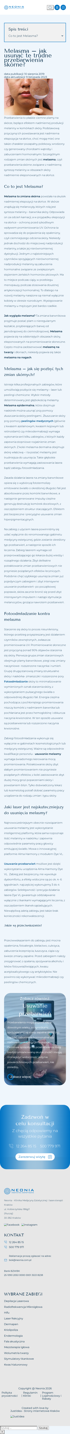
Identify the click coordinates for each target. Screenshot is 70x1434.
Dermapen (11, 1324)
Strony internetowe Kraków (42, 1410)
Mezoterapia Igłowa (16, 1347)
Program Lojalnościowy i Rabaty (51, 1395)
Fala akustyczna (14, 1341)
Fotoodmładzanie (16, 681)
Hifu (6, 1312)
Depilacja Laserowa (16, 1301)
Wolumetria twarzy (16, 1353)
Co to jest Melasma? (23, 36)
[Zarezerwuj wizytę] (63, 7)
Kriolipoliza (11, 1329)
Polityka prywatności (10, 1394)
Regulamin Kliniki (30, 1394)
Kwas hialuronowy (16, 1364)
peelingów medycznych (37, 421)
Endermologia (13, 1335)
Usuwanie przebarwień (19, 863)
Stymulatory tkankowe (19, 1358)
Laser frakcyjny (13, 1318)
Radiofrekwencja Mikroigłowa (23, 1306)
